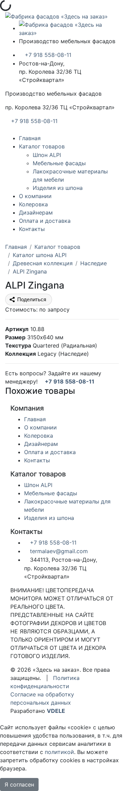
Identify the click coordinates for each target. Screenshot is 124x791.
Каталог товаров (42, 146)
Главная (30, 138)
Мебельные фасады (59, 163)
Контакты (32, 229)
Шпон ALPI (47, 154)
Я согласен (19, 784)
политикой (59, 752)
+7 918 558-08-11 (47, 54)
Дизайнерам (36, 212)
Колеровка (33, 204)
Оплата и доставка (45, 220)
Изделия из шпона (58, 187)
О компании (35, 196)
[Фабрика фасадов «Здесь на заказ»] (56, 15)
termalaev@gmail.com (58, 551)
